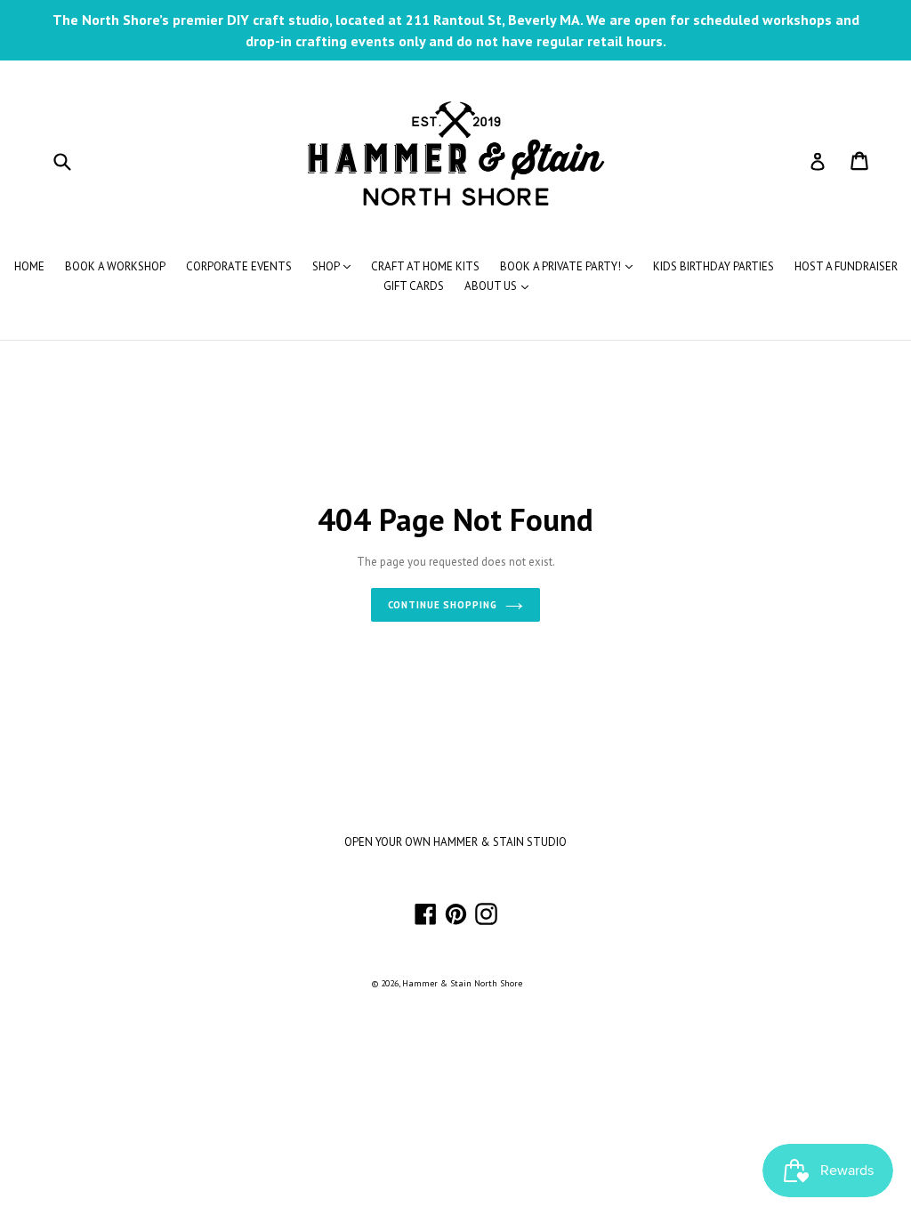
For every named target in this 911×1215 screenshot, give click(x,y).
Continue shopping (442, 605)
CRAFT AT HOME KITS (425, 266)
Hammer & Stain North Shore (462, 983)
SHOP (335, 266)
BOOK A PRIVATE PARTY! (570, 266)
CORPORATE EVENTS (239, 266)
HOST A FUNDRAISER (846, 266)
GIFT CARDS (413, 286)
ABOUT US (500, 286)
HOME (29, 266)
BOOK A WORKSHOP (115, 266)
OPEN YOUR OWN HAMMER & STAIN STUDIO (455, 841)
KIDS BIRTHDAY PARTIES (713, 266)
